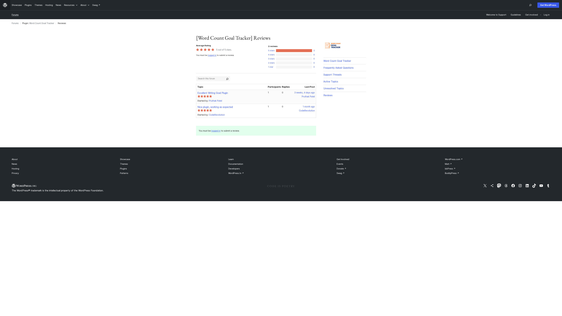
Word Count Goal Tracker (41, 23)
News (14, 164)
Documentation (235, 164)
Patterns (124, 173)
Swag (341, 173)
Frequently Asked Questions (338, 67)
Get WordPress (548, 5)
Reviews (328, 95)
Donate (341, 168)
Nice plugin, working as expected (215, 106)
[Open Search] (530, 5)
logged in (212, 55)
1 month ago (309, 106)
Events (340, 164)
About (15, 159)
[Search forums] (227, 78)
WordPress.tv (236, 173)
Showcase (125, 159)
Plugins (123, 168)
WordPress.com (454, 159)
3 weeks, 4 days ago (304, 92)
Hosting (15, 168)
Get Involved (343, 159)
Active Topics (330, 81)
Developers (234, 168)
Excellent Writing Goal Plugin (212, 92)
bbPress (450, 168)
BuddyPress (452, 173)
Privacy (15, 173)
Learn (231, 159)
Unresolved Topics (333, 88)
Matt (448, 164)
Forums (15, 14)
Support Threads (332, 74)
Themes (124, 164)
